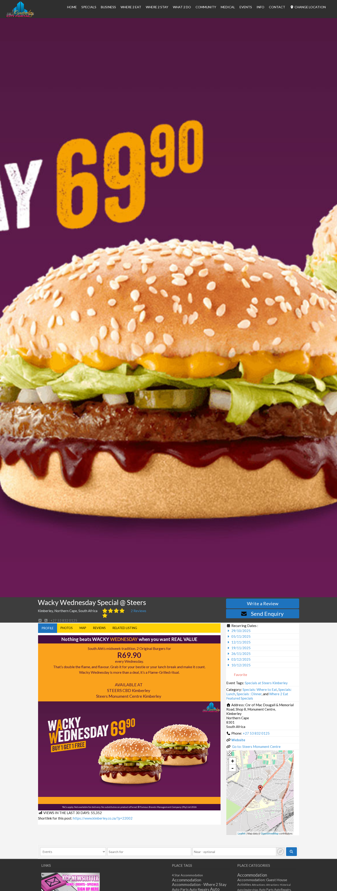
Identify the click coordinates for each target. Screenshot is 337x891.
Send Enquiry (267, 613)
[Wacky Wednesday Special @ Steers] (260, 789)
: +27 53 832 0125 (62, 620)
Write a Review (262, 603)
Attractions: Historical (278, 884)
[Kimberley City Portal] (20, 16)
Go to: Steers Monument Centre (256, 746)
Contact (277, 7)
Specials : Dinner (249, 694)
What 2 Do (182, 7)
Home (72, 7)
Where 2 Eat (131, 7)
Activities (244, 884)
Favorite (240, 675)
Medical (228, 7)
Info (260, 7)
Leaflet (241, 833)
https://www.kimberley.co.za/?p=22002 (103, 818)
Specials (88, 7)
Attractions (258, 884)
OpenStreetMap (270, 833)
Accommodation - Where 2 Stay (199, 884)
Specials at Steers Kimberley (266, 683)
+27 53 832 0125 (256, 733)
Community (206, 7)
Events (246, 7)
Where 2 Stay (157, 7)
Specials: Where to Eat (260, 689)
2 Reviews (138, 611)
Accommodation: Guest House (262, 879)
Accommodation (186, 879)
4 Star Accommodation (187, 875)
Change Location (310, 7)
